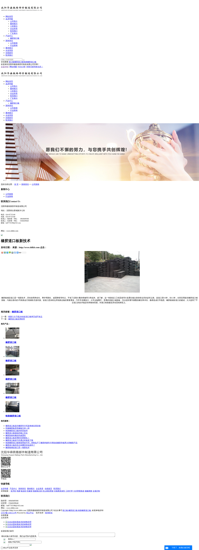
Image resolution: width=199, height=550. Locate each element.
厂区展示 (14, 33)
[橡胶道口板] (12, 338)
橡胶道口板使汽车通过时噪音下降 (19, 440)
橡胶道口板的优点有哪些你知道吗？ (20, 445)
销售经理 (27, 522)
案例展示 (14, 24)
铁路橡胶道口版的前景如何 (17, 431)
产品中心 (9, 36)
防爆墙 (29, 491)
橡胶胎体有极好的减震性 (16, 435)
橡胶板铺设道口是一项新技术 (17, 448)
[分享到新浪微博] (2, 252)
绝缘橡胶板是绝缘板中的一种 (17, 428)
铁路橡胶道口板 (29, 62)
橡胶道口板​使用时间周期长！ (17, 438)
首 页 (16, 184)
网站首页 (9, 16)
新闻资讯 (9, 41)
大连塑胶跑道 (78, 491)
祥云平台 (30, 513)
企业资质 (14, 29)
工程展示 (14, 26)
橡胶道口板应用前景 (16, 319)
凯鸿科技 (49, 513)
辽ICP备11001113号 (9, 513)
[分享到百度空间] (10, 252)
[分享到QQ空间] (4, 252)
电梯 (18, 491)
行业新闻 (14, 45)
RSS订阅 (21, 67)
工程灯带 (69, 491)
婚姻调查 (88, 491)
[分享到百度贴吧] (15, 252)
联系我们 (14, 31)
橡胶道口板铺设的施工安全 (17, 433)
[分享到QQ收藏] (12, 252)
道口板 (11, 62)
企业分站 (4, 67)
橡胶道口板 (14, 38)
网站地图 (13, 67)
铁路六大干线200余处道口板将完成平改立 (25, 317)
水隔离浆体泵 (59, 491)
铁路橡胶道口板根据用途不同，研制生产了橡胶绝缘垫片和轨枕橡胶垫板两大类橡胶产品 (41, 443)
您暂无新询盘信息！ (34, 67)
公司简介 (14, 21)
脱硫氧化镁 (37, 491)
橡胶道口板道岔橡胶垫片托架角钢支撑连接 (23, 426)
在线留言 (9, 53)
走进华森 (9, 19)
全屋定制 (96, 491)
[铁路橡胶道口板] (12, 412)
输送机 (23, 491)
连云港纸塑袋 (47, 491)
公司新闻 (14, 43)
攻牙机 (13, 491)
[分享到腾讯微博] (7, 252)
